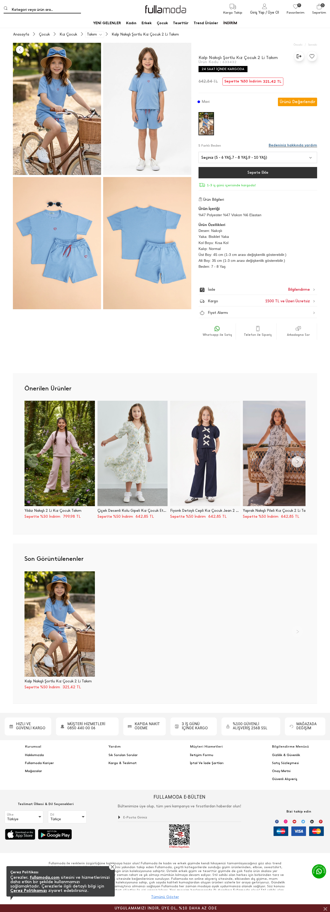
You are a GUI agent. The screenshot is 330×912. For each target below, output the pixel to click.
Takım (92, 34)
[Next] (297, 461)
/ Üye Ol (272, 12)
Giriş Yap (257, 12)
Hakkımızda (34, 755)
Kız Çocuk (68, 34)
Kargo (259, 301)
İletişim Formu (201, 755)
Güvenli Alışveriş (284, 779)
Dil (52, 814)
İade (248, 289)
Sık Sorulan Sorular (123, 755)
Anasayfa (21, 34)
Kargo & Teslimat (123, 763)
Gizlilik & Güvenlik (286, 755)
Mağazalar (33, 771)
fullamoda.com (45, 877)
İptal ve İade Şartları (207, 763)
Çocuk (44, 34)
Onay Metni (281, 771)
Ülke (10, 814)
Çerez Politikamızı (28, 890)
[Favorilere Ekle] (310, 56)
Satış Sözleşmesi (285, 763)
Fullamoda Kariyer (39, 763)
